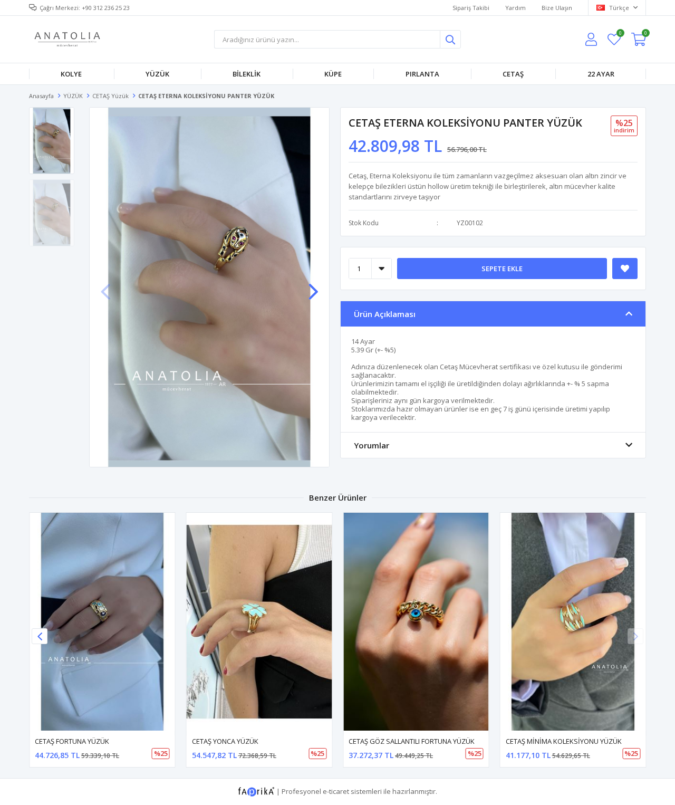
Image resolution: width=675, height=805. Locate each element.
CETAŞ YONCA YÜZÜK (225, 741)
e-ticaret (336, 791)
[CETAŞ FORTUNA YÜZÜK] (102, 622)
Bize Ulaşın (557, 8)
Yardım (515, 8)
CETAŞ (513, 74)
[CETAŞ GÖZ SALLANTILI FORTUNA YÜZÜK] (416, 622)
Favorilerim (620, 34)
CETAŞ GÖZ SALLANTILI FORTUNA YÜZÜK (412, 741)
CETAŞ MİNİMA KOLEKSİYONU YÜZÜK (564, 741)
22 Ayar (600, 74)
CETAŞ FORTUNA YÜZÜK (72, 741)
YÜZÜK (157, 74)
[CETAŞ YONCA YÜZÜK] (259, 622)
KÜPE (333, 74)
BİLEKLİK (247, 74)
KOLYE (71, 74)
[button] (313, 286)
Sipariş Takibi (470, 8)
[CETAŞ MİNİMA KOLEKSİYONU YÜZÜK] (573, 622)
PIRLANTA (422, 74)
